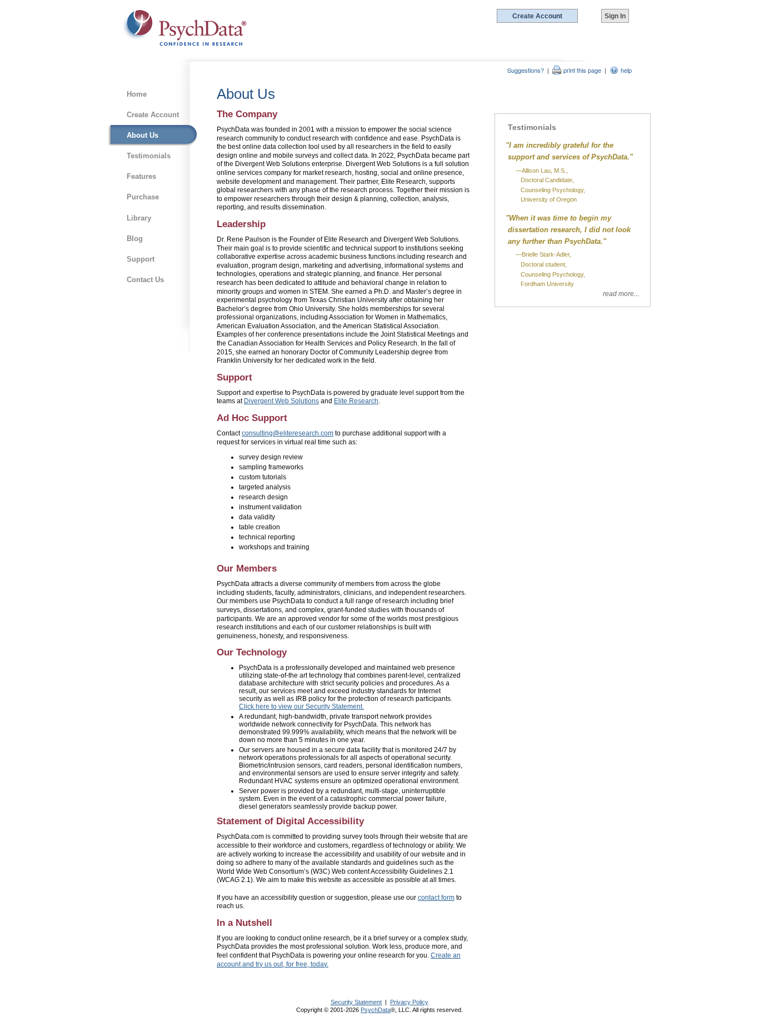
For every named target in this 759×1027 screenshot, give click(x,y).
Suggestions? (525, 70)
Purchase (143, 197)
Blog (135, 238)
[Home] (185, 28)
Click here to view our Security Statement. (301, 706)
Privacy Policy (409, 1002)
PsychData (376, 1009)
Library (139, 218)
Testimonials (149, 156)
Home (137, 94)
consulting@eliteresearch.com (287, 433)
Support (140, 259)
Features (141, 176)
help (626, 70)
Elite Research (356, 401)
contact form (436, 897)
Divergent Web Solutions (281, 401)
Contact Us (145, 279)
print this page (582, 70)
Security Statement (356, 1002)
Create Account (153, 115)
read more (618, 293)
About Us (142, 135)
